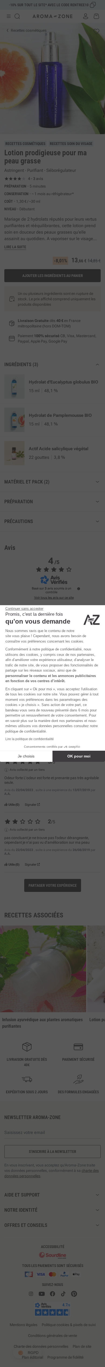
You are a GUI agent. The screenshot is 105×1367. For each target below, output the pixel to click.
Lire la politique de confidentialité (29, 739)
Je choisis (26, 756)
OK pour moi (78, 756)
